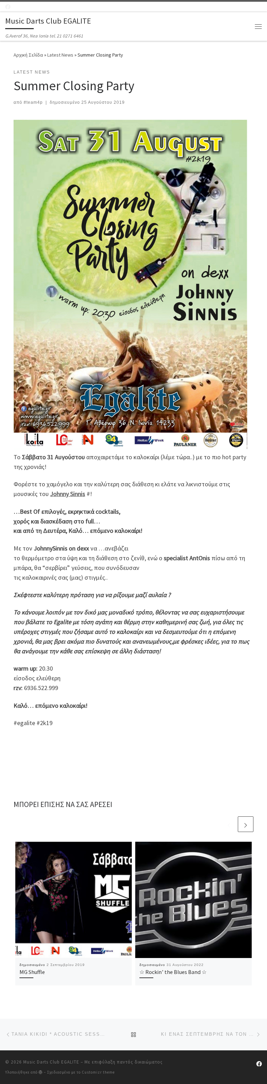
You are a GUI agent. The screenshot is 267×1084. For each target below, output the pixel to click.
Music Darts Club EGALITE (51, 1062)
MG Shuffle (32, 971)
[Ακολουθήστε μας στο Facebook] (7, 7)
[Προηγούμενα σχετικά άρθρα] (229, 824)
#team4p (33, 102)
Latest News (60, 55)
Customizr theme (98, 1072)
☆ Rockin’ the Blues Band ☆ (173, 971)
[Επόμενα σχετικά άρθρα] (245, 824)
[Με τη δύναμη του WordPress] (41, 1072)
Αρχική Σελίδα (29, 55)
